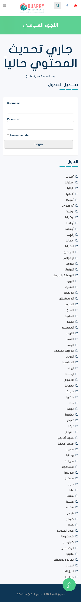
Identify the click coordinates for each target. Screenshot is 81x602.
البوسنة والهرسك (63, 275)
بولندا (70, 409)
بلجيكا (70, 391)
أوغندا (70, 211)
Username (13, 103)
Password (13, 119)
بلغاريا (70, 397)
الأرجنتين (69, 252)
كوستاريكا (67, 536)
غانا (71, 490)
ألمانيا (70, 194)
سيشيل (69, 478)
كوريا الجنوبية (65, 530)
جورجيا (70, 449)
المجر (70, 321)
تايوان (70, 420)
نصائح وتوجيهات (64, 559)
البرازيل (70, 263)
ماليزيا (70, 554)
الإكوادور (68, 258)
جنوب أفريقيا (65, 438)
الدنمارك (69, 292)
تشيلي (69, 432)
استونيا (69, 246)
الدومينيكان (66, 298)
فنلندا (70, 501)
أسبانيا (70, 176)
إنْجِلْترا (70, 234)
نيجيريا (70, 565)
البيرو (70, 281)
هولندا (69, 577)
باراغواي (69, 379)
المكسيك (68, 327)
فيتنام (70, 507)
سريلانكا (69, 461)
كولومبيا (68, 542)
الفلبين (69, 316)
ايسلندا (69, 374)
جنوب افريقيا (66, 443)
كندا (71, 525)
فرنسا (70, 496)
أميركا (70, 200)
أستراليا (69, 182)
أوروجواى (68, 205)
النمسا (70, 339)
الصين (70, 310)
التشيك (69, 287)
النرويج (70, 333)
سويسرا (69, 472)
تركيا (71, 426)
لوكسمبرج (67, 548)
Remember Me (18, 135)
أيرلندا (70, 223)
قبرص (70, 513)
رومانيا (70, 455)
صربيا (71, 484)
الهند (70, 345)
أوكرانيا (69, 217)
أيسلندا (69, 229)
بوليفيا (69, 414)
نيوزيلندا (69, 571)
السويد (69, 304)
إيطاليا (70, 240)
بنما (71, 403)
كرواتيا (70, 519)
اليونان (70, 356)
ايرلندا (70, 368)
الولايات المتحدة (64, 350)
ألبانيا (70, 188)
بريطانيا (69, 385)
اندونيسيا (68, 362)
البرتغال (69, 269)
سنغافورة (67, 467)
